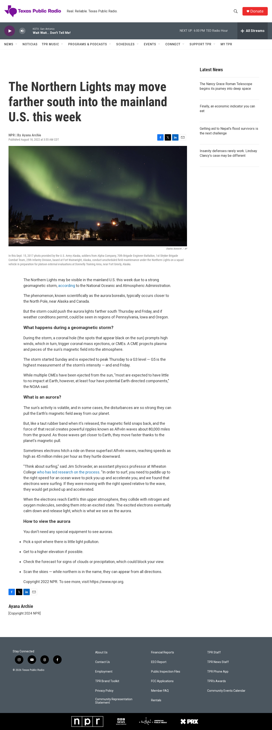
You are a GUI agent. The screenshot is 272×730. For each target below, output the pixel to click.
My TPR (226, 44)
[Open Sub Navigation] (16, 44)
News (8, 44)
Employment (103, 671)
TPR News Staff (218, 662)
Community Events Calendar (226, 690)
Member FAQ (160, 690)
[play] (9, 31)
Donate (257, 11)
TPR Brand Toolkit (107, 681)
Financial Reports (162, 652)
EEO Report (158, 662)
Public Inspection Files (165, 671)
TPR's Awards (216, 681)
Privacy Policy (104, 690)
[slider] (29, 31)
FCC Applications (162, 681)
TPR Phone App (217, 671)
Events (150, 44)
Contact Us (102, 662)
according (66, 285)
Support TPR (200, 44)
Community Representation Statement (113, 701)
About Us (101, 652)
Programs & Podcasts (87, 44)
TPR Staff (214, 652)
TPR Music (50, 44)
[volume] (22, 31)
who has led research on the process (68, 472)
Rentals (156, 700)
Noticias (30, 44)
